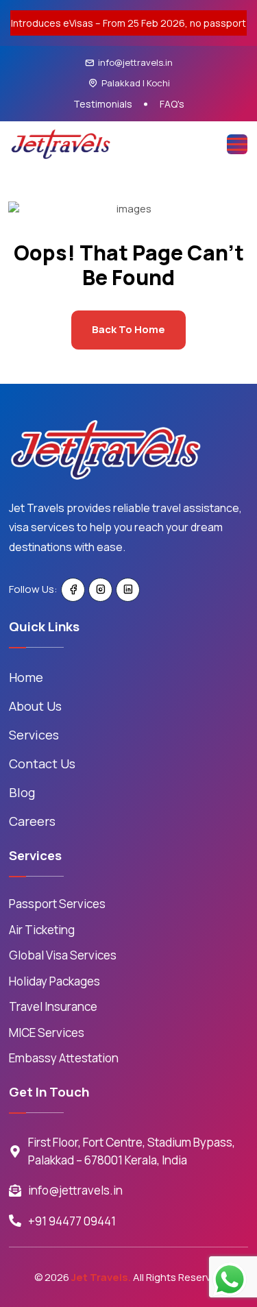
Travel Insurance (53, 1006)
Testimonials (102, 103)
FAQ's (172, 103)
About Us (35, 706)
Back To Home (128, 329)
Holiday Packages (54, 981)
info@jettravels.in (135, 62)
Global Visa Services (63, 955)
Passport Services (57, 904)
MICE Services (46, 1032)
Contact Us (42, 763)
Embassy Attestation (64, 1058)
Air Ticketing (42, 930)
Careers (32, 821)
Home (26, 677)
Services (34, 734)
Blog (22, 792)
